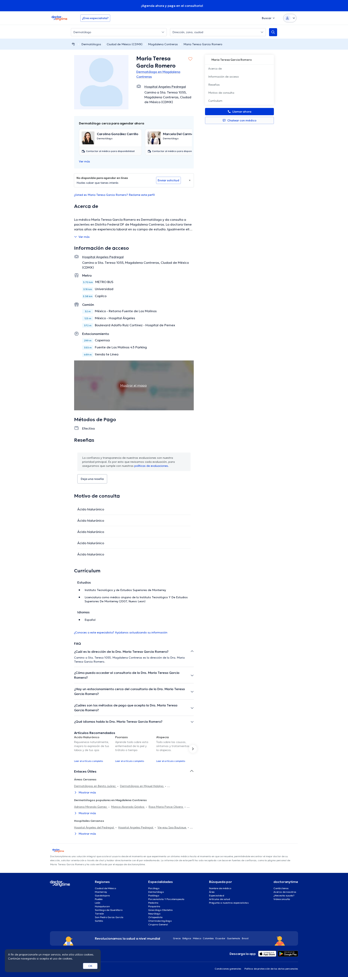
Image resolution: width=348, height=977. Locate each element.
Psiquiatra (154, 906)
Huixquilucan (102, 906)
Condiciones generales (228, 968)
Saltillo (99, 920)
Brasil (245, 938)
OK (90, 966)
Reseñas (214, 84)
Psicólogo (153, 888)
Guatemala (233, 938)
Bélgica (186, 938)
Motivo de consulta (221, 92)
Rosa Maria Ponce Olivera (166, 807)
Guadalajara (102, 895)
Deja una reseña (92, 479)
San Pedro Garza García (109, 917)
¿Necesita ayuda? (283, 895)
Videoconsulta (281, 899)
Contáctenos (281, 888)
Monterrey (101, 891)
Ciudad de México (105, 888)
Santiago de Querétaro (108, 909)
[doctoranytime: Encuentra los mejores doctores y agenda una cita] (73, 44)
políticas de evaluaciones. (151, 466)
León (97, 902)
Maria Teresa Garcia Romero (202, 44)
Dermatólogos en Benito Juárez (95, 786)
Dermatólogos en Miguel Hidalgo (142, 786)
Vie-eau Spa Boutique (172, 827)
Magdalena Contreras (163, 44)
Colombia (208, 938)
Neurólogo (154, 913)
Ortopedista (155, 917)
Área (212, 891)
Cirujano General (158, 924)
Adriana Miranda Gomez (91, 807)
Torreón (99, 913)
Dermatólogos (91, 44)
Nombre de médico (220, 888)
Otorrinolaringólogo (160, 920)
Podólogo (153, 895)
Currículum (215, 101)
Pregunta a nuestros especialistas (229, 902)
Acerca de (215, 68)
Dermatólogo (156, 891)
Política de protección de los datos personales (271, 968)
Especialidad (216, 895)
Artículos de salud (219, 899)
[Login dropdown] (289, 18)
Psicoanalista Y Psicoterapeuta (166, 899)
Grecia (177, 938)
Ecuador (220, 938)
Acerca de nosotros (284, 891)
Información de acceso (223, 76)
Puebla (99, 899)
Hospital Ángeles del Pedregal (94, 827)
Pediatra (153, 902)
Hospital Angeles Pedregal (136, 827)
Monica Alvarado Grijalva (128, 807)
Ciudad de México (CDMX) (124, 44)
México (197, 938)
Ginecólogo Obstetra (160, 909)
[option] (93, 749)
